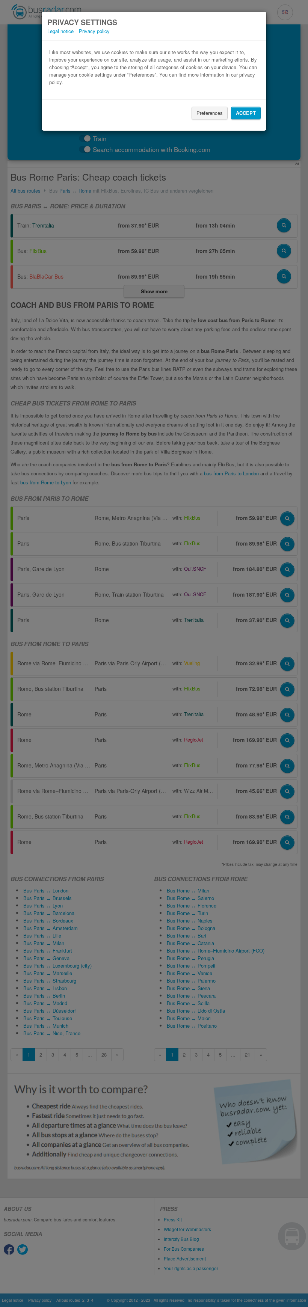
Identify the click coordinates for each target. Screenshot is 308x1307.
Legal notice (60, 31)
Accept (246, 112)
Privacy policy (94, 31)
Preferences (209, 112)
